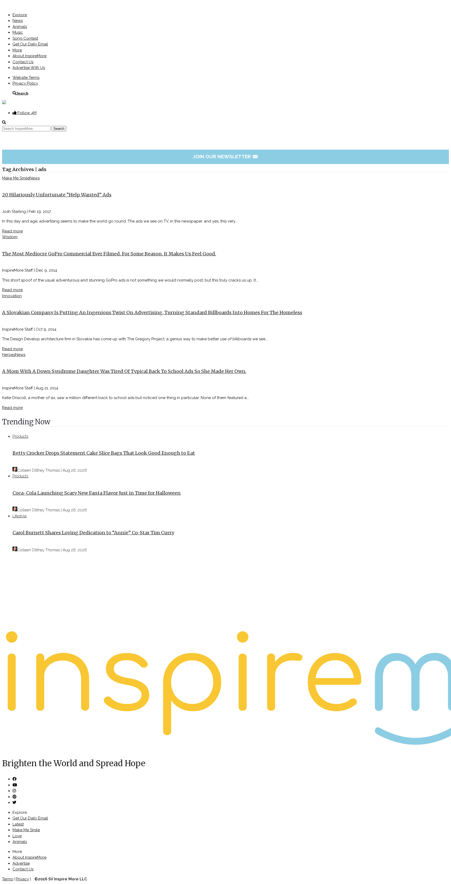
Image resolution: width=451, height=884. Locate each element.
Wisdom (9, 237)
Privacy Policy (25, 83)
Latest (18, 824)
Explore (20, 15)
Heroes (8, 354)
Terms (7, 879)
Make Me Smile (15, 178)
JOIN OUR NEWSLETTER (225, 156)
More (17, 50)
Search (22, 93)
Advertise (21, 863)
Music (18, 32)
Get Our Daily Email (30, 44)
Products (20, 436)
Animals (20, 26)
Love (17, 836)
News (18, 20)
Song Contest (25, 38)
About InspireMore (29, 56)
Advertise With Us (29, 67)
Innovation (12, 296)
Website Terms (26, 77)
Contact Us (23, 62)
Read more (12, 231)
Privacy (22, 879)
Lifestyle (20, 516)
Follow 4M (26, 112)
